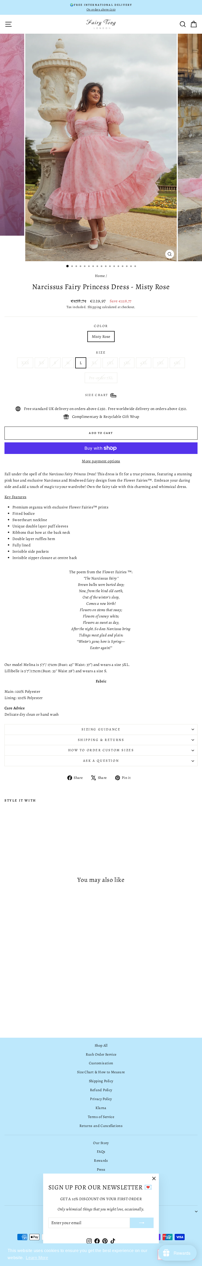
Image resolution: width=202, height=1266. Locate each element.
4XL (143, 362)
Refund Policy (101, 1089)
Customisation (101, 1063)
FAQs (101, 1151)
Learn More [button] (37, 1257)
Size (101, 352)
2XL (110, 362)
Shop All (101, 1045)
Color (101, 326)
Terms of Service (101, 1116)
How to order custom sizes (101, 750)
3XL (127, 362)
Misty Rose (101, 336)
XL (94, 362)
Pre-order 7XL (101, 377)
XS (41, 362)
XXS (25, 362)
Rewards (101, 1160)
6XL (177, 362)
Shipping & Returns (101, 740)
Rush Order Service (101, 1054)
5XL (160, 362)
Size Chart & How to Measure (101, 1072)
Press (101, 1169)
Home (100, 275)
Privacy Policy (101, 1098)
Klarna (100, 1107)
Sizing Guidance (101, 729)
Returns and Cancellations (101, 1125)
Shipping (94, 307)
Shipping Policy (101, 1081)
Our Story (101, 1142)
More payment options (101, 461)
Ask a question (101, 760)
